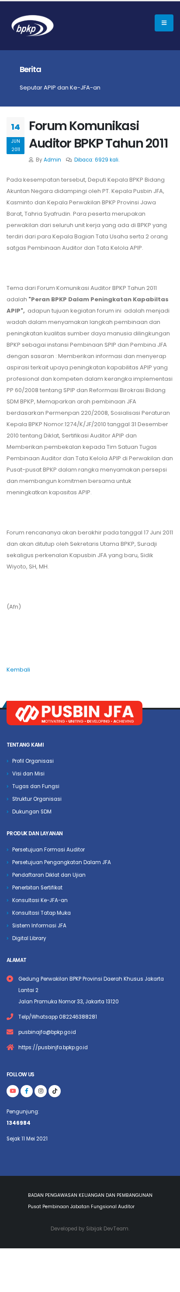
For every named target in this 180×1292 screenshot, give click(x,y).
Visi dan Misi (28, 773)
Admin (52, 159)
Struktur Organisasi (37, 799)
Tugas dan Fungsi (35, 786)
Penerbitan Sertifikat (37, 887)
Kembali (18, 669)
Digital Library (29, 938)
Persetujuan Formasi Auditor (48, 849)
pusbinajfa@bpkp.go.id (47, 1032)
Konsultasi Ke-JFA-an (40, 900)
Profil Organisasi (33, 761)
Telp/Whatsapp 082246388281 (57, 1016)
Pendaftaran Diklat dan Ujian (49, 875)
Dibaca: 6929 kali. (96, 159)
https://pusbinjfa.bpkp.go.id (53, 1047)
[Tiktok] (54, 1091)
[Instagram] (41, 1091)
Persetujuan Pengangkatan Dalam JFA (61, 862)
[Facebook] (27, 1091)
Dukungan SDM (32, 811)
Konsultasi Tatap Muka (41, 913)
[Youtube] (13, 1091)
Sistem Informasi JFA (39, 925)
